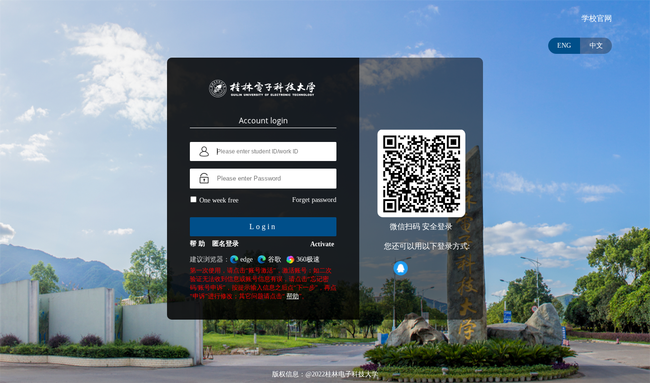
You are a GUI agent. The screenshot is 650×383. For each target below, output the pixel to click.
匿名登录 (225, 243)
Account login (263, 120)
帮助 (292, 296)
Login (263, 226)
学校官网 (596, 18)
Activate (322, 244)
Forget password (314, 199)
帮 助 (197, 243)
